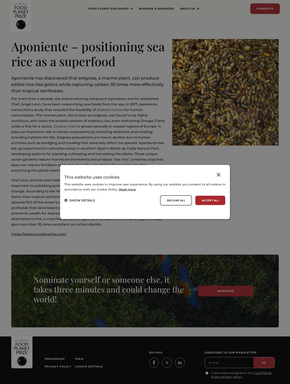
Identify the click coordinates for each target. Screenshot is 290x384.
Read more (127, 189)
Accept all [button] (210, 200)
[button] (79, 200)
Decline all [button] (176, 200)
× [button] (218, 175)
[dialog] (145, 192)
